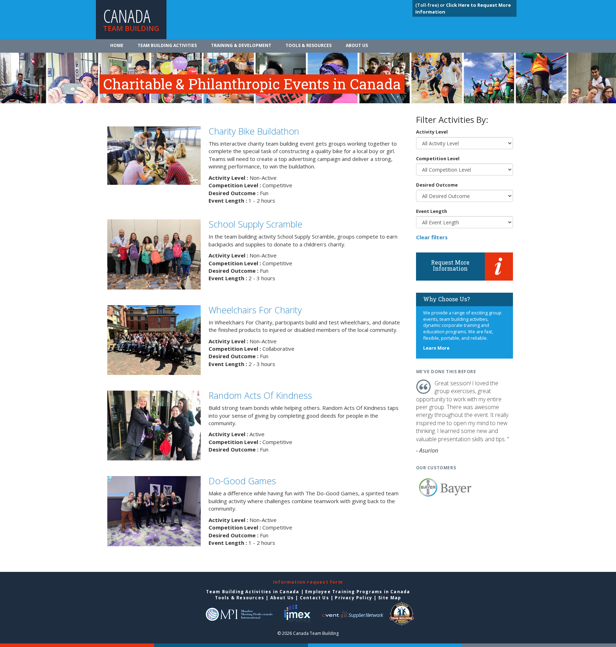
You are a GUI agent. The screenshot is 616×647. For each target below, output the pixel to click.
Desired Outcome (437, 185)
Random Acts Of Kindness (260, 395)
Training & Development (241, 45)
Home (116, 45)
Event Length (431, 211)
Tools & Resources (309, 45)
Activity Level (432, 132)
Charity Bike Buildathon (254, 131)
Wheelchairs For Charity (255, 310)
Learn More (436, 348)
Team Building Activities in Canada (252, 592)
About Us (357, 45)
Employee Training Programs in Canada (357, 592)
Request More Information (450, 265)
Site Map (389, 598)
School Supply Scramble (255, 224)
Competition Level (438, 158)
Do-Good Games (242, 481)
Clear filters (432, 237)
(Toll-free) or (430, 5)
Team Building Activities (167, 45)
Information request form (308, 582)
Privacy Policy (353, 598)
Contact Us (314, 598)
